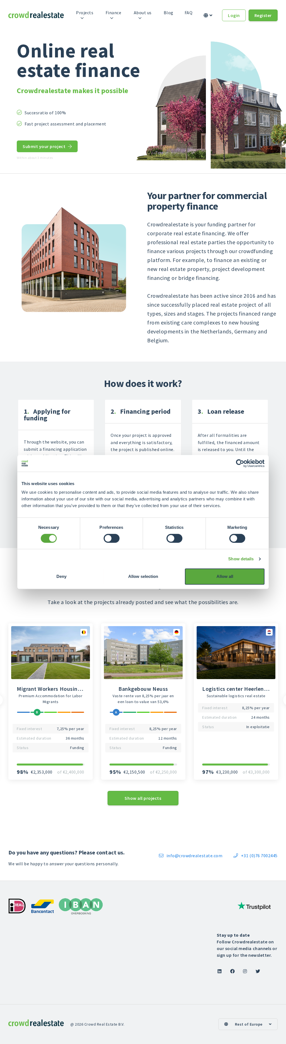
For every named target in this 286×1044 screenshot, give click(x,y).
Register (263, 15)
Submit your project (47, 146)
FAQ (189, 12)
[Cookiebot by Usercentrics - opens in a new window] (240, 463)
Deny (61, 576)
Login (234, 15)
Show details (241, 558)
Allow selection (143, 576)
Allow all (224, 576)
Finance (113, 12)
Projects (84, 12)
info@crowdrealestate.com (190, 855)
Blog (168, 12)
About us (143, 12)
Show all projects (143, 798)
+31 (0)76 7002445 (255, 855)
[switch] (112, 538)
